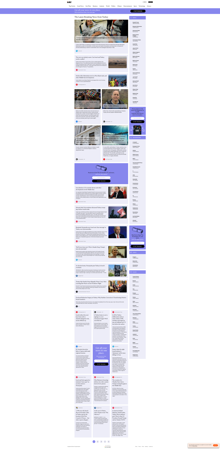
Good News (80, 6)
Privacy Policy (194, 445)
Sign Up (150, 2)
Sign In (145, 2)
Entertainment (128, 6)
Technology (142, 6)
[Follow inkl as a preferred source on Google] (107, 447)
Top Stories (72, 6)
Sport (135, 6)
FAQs (143, 446)
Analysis (101, 6)
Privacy (139, 446)
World (108, 6)
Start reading (138, 11)
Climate (119, 6)
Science (149, 6)
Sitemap (146, 446)
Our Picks (88, 6)
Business (95, 6)
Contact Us (151, 446)
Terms (136, 446)
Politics (113, 6)
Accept (215, 445)
